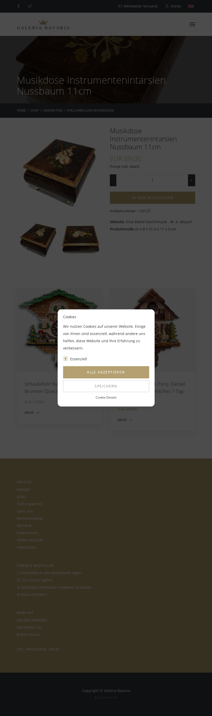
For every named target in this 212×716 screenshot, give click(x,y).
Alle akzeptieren (106, 372)
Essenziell (78, 358)
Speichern (106, 386)
